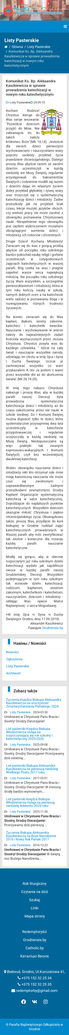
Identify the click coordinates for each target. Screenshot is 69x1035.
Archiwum (13, 673)
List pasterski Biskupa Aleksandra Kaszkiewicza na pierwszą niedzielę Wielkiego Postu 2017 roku (32, 769)
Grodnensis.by (52, 628)
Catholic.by (35, 948)
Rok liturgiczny (34, 883)
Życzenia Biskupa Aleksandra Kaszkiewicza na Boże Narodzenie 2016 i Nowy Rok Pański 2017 (31, 836)
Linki (34, 908)
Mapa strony (34, 916)
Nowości (12, 652)
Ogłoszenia (14, 659)
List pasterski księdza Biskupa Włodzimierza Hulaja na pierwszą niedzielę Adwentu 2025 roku (30, 802)
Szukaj (34, 900)
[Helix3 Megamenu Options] (65, 26)
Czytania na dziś (34, 891)
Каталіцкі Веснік (34, 956)
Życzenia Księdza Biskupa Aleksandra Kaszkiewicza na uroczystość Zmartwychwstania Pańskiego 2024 (33, 703)
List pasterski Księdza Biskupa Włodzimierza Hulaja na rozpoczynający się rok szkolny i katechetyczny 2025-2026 (29, 734)
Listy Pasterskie (38, 47)
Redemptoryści (34, 931)
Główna (17, 47)
